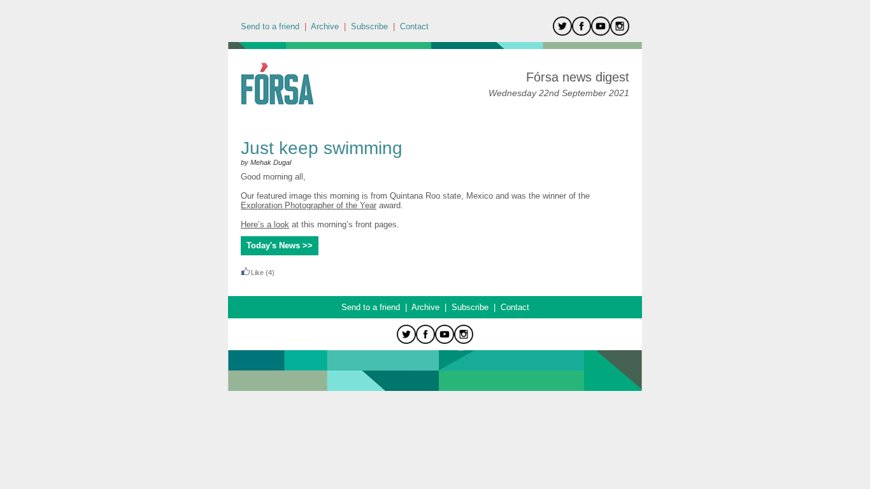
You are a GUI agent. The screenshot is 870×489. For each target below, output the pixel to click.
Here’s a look (265, 224)
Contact (414, 26)
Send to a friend (270, 26)
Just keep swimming (324, 148)
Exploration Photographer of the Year (308, 205)
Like (257, 272)
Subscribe (369, 26)
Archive (325, 26)
